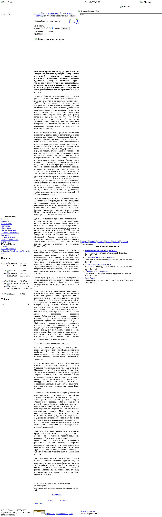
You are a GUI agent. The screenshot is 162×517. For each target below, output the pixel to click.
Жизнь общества (9, 230)
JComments (56, 494)
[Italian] (107, 241)
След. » (63, 500)
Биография (5, 221)
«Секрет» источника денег (96, 271)
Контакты (5, 235)
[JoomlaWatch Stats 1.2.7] (17, 253)
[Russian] (115, 241)
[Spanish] (123, 241)
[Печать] (72, 20)
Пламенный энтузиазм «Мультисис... (101, 257)
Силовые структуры (10, 233)
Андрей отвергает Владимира (98, 264)
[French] (92, 241)
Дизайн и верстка (87, 511)
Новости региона (8, 249)
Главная (37, 13)
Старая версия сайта (9, 239)
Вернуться (38, 503)
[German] (100, 241)
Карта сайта (6, 242)
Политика (6, 226)
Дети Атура (90, 278)
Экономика (6, 228)
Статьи (4, 246)
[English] (84, 241)
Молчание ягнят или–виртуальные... (101, 250)
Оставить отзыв (8, 237)
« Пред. (49, 500)
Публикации (53, 13)
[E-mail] (77, 20)
